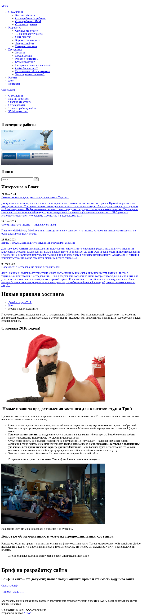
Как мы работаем (25, 15)
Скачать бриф (9, 585)
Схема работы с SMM (28, 21)
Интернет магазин (26, 46)
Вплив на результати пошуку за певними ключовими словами (38, 242)
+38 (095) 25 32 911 (12, 591)
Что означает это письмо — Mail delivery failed (28, 224)
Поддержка (15, 49)
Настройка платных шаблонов (33, 65)
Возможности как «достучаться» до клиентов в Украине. (35, 197)
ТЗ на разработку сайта (29, 33)
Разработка (14, 27)
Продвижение (23, 55)
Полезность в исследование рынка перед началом (30, 266)
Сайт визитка (23, 36)
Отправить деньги (26, 24)
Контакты (14, 83)
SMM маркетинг (25, 61)
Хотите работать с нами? (30, 74)
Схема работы (16, 104)
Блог (11, 80)
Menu (4, 6)
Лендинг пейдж (24, 43)
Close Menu (8, 89)
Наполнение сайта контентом (32, 71)
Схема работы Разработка (30, 18)
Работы (12, 77)
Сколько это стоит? (26, 30)
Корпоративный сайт (27, 40)
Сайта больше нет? (26, 68)
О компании (15, 11)
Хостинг (20, 52)
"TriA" (27, 612)
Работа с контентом (26, 58)
